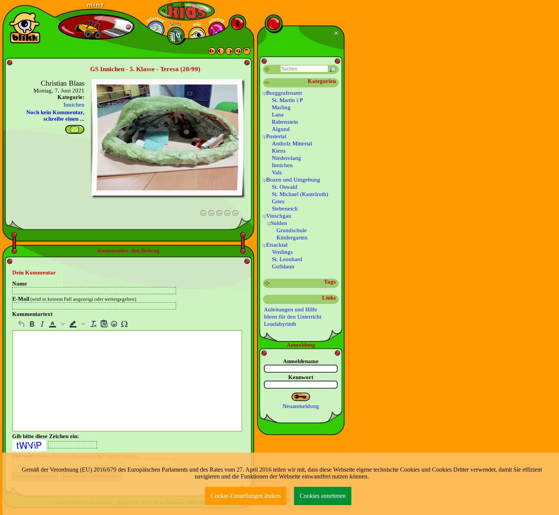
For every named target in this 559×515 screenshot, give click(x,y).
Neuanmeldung (301, 406)
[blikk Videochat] (24, 27)
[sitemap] (217, 31)
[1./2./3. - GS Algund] (212, 53)
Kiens (279, 151)
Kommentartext (32, 314)
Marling (281, 107)
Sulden (279, 223)
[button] (57, 324)
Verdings (282, 252)
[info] (237, 23)
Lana (278, 115)
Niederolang (286, 158)
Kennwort (300, 377)
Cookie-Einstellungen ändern (246, 496)
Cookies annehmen (323, 496)
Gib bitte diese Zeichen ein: (45, 436)
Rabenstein (285, 122)
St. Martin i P (287, 100)
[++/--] (267, 83)
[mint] (96, 8)
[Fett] (32, 324)
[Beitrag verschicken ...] (74, 129)
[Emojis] (114, 324)
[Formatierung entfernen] (93, 324)
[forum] (176, 36)
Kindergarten (292, 237)
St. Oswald (284, 187)
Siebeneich (285, 209)
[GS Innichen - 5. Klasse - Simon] (229, 53)
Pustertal (276, 136)
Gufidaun (283, 266)
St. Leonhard (287, 259)
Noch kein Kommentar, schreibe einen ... (55, 115)
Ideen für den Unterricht (292, 317)
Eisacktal (276, 245)
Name (19, 284)
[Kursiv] (42, 324)
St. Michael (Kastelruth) (300, 194)
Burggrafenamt (284, 93)
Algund (281, 129)
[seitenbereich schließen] (337, 33)
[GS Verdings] (238, 53)
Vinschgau (278, 216)
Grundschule (291, 230)
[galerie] (197, 36)
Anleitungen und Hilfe (290, 309)
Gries (278, 201)
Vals (277, 172)
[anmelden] (301, 397)
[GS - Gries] (220, 53)
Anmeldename (301, 361)
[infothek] (156, 29)
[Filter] (267, 69)
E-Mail (74, 299)
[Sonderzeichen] (124, 324)
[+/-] (264, 94)
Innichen (74, 105)
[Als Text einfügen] (103, 324)
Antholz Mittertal (292, 143)
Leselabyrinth (280, 324)
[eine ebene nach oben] (247, 53)
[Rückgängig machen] (21, 324)
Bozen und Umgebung (293, 180)
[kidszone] (186, 11)
